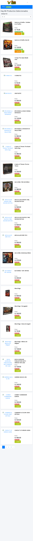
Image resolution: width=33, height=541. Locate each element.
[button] (2, 2)
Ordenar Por (4, 14)
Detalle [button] (18, 69)
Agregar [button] (18, 33)
